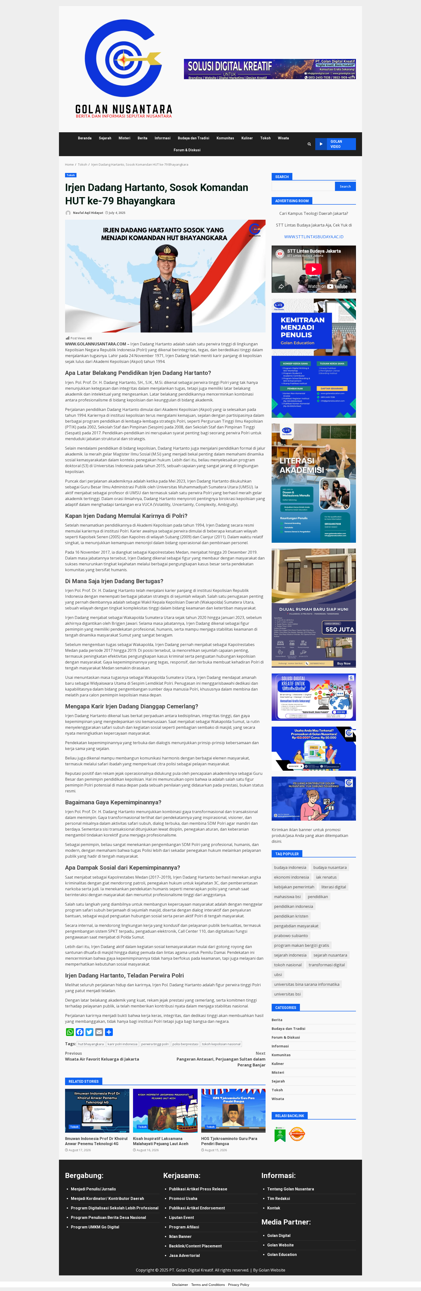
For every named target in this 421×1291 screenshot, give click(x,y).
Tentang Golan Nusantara (290, 1189)
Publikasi (178, 1189)
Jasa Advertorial (184, 1255)
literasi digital (333, 887)
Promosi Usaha (183, 1198)
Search (282, 177)
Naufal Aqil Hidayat (87, 213)
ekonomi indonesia (291, 877)
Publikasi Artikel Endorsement (197, 1208)
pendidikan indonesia (293, 906)
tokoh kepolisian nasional (221, 1044)
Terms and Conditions (208, 1285)
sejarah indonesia (290, 955)
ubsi (278, 974)
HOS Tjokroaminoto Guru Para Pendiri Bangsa (233, 1111)
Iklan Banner (180, 1236)
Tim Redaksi (278, 1198)
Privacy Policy (238, 1285)
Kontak (273, 1208)
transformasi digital (327, 965)
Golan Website (280, 1245)
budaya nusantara (330, 867)
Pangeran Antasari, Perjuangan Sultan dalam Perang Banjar (221, 1059)
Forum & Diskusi (187, 150)
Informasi (163, 138)
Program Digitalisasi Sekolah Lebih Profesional (114, 1208)
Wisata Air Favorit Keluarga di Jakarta (102, 1056)
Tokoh (265, 138)
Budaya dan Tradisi (193, 138)
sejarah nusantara (330, 955)
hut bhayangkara (91, 1044)
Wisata (283, 138)
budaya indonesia (290, 867)
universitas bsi (287, 994)
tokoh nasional (288, 965)
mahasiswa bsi (287, 896)
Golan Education (282, 1254)
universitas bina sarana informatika (306, 984)
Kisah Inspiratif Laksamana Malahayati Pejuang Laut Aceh (165, 1111)
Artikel (193, 1189)
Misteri (124, 138)
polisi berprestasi (185, 1044)
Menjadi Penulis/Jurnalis (93, 1189)
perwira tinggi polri (155, 1044)
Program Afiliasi (184, 1227)
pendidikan (318, 896)
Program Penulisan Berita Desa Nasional (108, 1217)
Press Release (213, 1189)
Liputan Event (181, 1217)
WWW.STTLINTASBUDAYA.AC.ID (314, 236)
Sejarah (105, 138)
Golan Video (336, 144)
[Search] (309, 144)
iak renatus (326, 877)
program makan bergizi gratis (301, 945)
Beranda (85, 138)
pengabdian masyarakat (296, 926)
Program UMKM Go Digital (95, 1227)
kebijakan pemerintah (294, 887)
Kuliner (247, 138)
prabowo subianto (291, 935)
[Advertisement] (270, 68)
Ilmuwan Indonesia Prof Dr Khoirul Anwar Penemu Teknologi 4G (97, 1111)
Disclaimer (180, 1285)
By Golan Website (269, 1270)
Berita (142, 138)
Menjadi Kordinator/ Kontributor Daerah (107, 1198)
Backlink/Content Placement (195, 1246)
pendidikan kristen (291, 916)
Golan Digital (278, 1235)
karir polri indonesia (122, 1044)
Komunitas (225, 138)
